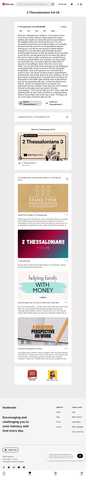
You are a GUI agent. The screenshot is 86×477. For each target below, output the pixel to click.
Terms (15, 459)
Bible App (32, 380)
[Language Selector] (72, 4)
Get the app (62, 4)
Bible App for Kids (52, 380)
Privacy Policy (7, 459)
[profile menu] (79, 4)
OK (80, 456)
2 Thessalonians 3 (31, 163)
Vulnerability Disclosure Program (13, 461)
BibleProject (26, 165)
